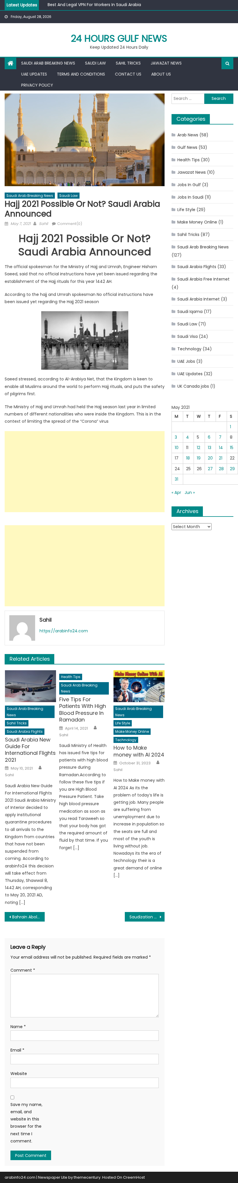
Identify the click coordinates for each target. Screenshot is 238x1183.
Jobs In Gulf (189, 185)
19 (199, 458)
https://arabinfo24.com (63, 631)
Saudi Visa (187, 336)
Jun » (190, 492)
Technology (125, 739)
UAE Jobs (186, 361)
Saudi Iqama (190, 311)
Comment (22, 970)
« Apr (176, 492)
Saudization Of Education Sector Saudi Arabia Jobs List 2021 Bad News (147, 917)
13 (209, 448)
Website (18, 1073)
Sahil (43, 223)
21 (220, 458)
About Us (161, 74)
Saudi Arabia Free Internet (203, 279)
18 (188, 458)
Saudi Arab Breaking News (48, 63)
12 (198, 448)
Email (17, 1050)
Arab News (187, 135)
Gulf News (187, 147)
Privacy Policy (37, 85)
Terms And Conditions (81, 74)
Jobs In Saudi (190, 197)
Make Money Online (132, 731)
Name (18, 1027)
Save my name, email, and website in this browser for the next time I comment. (26, 1123)
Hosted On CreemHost (123, 1177)
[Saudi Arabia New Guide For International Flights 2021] (30, 686)
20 (210, 458)
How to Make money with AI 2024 (138, 751)
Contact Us (128, 74)
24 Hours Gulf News (119, 38)
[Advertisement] (85, 471)
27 (210, 469)
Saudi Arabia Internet (198, 299)
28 (221, 469)
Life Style (122, 723)
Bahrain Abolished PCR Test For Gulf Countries (28, 917)
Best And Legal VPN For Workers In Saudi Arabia (94, 3)
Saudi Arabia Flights (25, 731)
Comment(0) (69, 223)
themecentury (87, 1177)
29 (232, 469)
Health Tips (70, 676)
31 (176, 479)
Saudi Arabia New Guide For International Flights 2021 (30, 749)
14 (221, 448)
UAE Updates (34, 74)
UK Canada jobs (193, 386)
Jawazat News (166, 63)
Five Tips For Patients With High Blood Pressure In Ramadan (82, 709)
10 (176, 448)
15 (231, 448)
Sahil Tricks (128, 63)
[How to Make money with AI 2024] (139, 686)
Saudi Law (95, 63)
